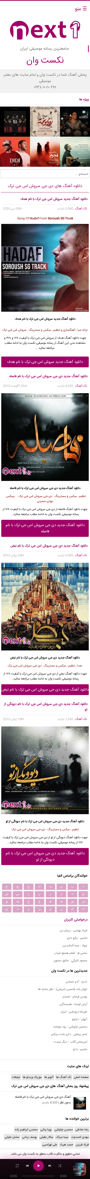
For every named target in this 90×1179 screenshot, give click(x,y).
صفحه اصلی (81, 1077)
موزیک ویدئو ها (32, 1077)
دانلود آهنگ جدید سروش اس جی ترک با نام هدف (45, 362)
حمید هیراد (66, 1144)
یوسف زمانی (29, 1137)
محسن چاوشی (63, 1129)
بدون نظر (65, 1102)
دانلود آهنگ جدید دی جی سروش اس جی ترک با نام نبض (45, 690)
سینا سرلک (62, 1137)
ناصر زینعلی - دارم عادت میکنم (69, 1034)
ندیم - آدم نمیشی (76, 981)
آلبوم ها (49, 1077)
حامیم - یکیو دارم (77, 938)
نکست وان (28, 1153)
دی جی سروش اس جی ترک (38, 509)
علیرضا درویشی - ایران (73, 1011)
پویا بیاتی (46, 1129)
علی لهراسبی (49, 1144)
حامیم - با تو (80, 1049)
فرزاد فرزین (82, 1144)
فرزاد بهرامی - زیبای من (73, 930)
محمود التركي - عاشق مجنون (70, 960)
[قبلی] (27, 1166)
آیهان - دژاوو (79, 1019)
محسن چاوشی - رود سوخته (70, 1026)
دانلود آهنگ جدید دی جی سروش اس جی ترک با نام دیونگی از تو (45, 856)
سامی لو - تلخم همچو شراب (70, 953)
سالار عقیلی (46, 1137)
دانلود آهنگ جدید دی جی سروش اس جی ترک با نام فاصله (45, 528)
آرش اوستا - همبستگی (73, 1004)
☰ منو (81, 9)
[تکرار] (17, 1166)
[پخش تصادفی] (60, 1166)
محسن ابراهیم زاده (26, 1129)
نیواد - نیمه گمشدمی (74, 945)
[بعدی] (50, 1166)
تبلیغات (16, 1077)
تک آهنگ (81, 208)
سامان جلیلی (12, 1137)
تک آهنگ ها (63, 1077)
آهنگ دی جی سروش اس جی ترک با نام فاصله (43, 1097)
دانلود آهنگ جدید (65, 318)
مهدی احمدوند (80, 1137)
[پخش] (38, 1165)
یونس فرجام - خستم (74, 996)
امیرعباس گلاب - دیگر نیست (70, 1041)
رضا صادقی (82, 1129)
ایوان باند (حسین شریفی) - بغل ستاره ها (62, 989)
